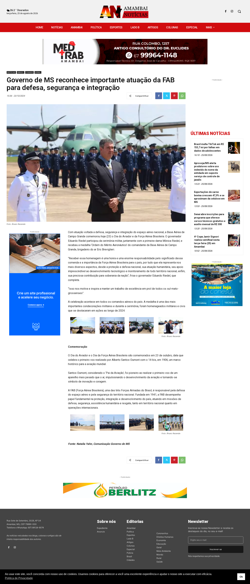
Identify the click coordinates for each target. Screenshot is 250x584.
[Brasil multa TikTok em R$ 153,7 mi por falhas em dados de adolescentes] (234, 148)
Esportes (131, 535)
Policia (130, 553)
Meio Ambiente (163, 551)
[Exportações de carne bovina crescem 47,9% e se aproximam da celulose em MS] (234, 196)
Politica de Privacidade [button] (19, 578)
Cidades (29, 72)
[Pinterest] (174, 95)
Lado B (130, 538)
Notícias (11, 72)
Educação (161, 544)
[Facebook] (225, 11)
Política (130, 531)
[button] (239, 11)
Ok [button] (241, 576)
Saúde (159, 561)
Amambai (131, 528)
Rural (158, 558)
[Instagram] (232, 11)
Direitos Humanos (164, 537)
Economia (161, 540)
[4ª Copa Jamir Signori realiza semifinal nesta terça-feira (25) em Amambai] (234, 240)
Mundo (159, 554)
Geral (38, 72)
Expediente (102, 528)
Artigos (130, 542)
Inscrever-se (216, 549)
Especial (131, 549)
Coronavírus (162, 533)
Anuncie (101, 531)
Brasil (21, 72)
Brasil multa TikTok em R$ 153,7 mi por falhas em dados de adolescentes (209, 147)
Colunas (131, 545)
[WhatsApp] (182, 95)
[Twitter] (166, 95)
